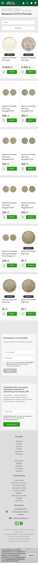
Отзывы (19, 498)
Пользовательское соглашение (19, 536)
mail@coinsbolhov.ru (20, 518)
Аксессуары (19, 461)
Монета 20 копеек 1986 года (28, 253)
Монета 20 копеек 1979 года (9, 301)
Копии (19, 449)
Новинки (19, 441)
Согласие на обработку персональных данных (19, 534)
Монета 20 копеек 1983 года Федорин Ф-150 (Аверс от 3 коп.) (9, 108)
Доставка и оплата (19, 483)
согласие (13, 362)
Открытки (19, 468)
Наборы (19, 463)
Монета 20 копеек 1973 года (9, 59)
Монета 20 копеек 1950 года (28, 59)
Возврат (19, 493)
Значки (19, 466)
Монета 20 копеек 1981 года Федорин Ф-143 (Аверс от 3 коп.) (9, 254)
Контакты (19, 500)
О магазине (19, 480)
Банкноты (19, 451)
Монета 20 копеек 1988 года (28, 301)
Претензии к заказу (19, 495)
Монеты (19, 446)
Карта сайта (19, 532)
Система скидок (19, 485)
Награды (19, 454)
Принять (32, 555)
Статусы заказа (19, 490)
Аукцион (19, 471)
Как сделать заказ (19, 488)
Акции (19, 444)
